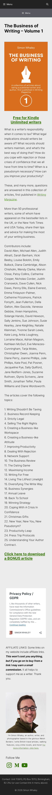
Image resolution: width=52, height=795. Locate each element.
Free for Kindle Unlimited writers (26, 120)
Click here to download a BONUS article (24, 556)
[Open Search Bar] (47, 4)
